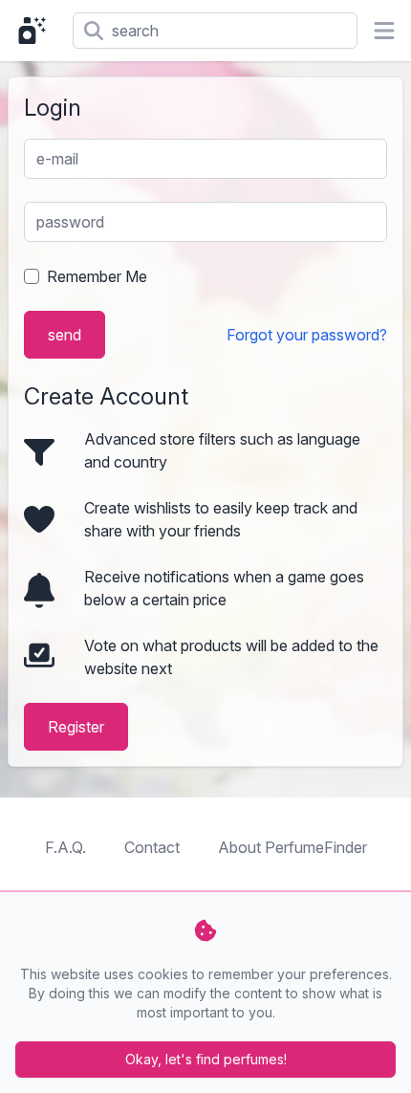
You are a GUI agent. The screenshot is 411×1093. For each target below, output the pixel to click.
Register (76, 726)
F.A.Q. (65, 847)
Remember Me (97, 276)
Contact (152, 847)
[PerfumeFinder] (36, 30)
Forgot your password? (307, 334)
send (64, 334)
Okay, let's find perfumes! (206, 1059)
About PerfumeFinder (292, 847)
